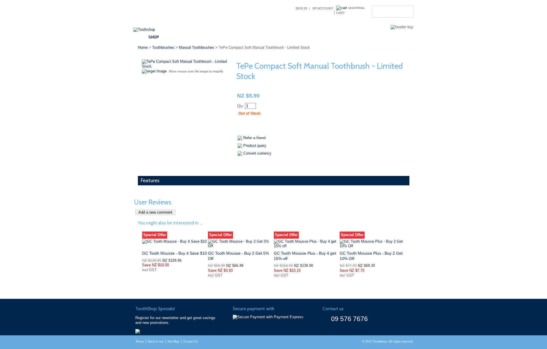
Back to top (155, 341)
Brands (177, 37)
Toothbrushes (163, 47)
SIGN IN (301, 8)
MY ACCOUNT (323, 8)
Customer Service (286, 37)
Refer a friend (254, 138)
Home (143, 47)
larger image (156, 71)
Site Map (173, 341)
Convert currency (257, 153)
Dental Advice (241, 37)
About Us (326, 37)
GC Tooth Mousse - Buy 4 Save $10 (174, 253)
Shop (153, 37)
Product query (254, 145)
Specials (205, 37)
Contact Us (358, 37)
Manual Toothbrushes (196, 47)
